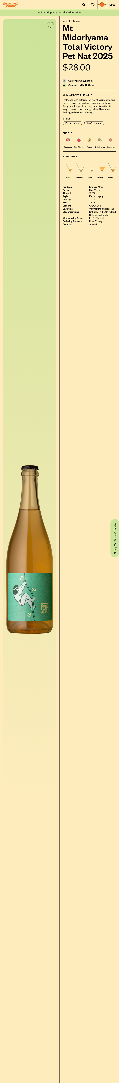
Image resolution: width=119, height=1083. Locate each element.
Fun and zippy (72, 123)
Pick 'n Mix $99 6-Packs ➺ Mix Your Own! (59, 12)
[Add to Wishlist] (49, 25)
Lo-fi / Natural (94, 123)
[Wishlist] (92, 4)
